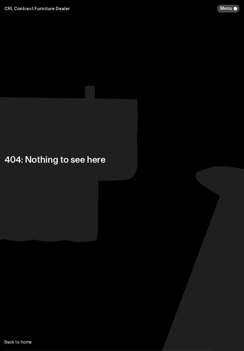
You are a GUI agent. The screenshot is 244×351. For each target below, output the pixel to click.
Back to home (18, 341)
